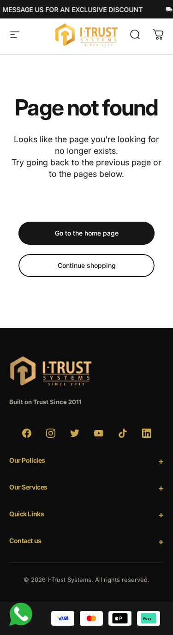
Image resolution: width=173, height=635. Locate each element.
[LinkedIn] (146, 433)
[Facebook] (27, 433)
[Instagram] (51, 433)
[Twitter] (75, 433)
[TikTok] (122, 433)
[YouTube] (98, 433)
